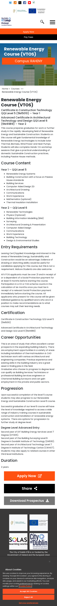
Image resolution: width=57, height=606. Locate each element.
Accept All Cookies (28, 591)
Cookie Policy (25, 586)
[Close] (49, 561)
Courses (15, 88)
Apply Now (26, 476)
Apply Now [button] (28, 31)
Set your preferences (28, 603)
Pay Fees (28, 37)
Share (27, 488)
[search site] (42, 21)
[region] (28, 581)
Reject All (28, 597)
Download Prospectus (27, 501)
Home (5, 88)
